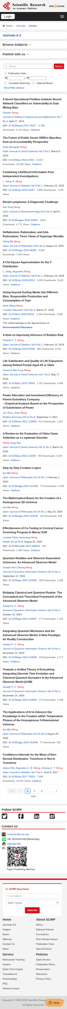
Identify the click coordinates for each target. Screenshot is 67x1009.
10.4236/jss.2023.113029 (22, 455)
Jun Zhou (8, 412)
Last (33, 796)
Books (6, 934)
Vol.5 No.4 (46, 211)
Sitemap (7, 939)
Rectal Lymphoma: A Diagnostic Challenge (30, 202)
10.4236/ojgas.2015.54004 (23, 220)
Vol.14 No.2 (40, 511)
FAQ (5, 983)
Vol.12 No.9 (29, 417)
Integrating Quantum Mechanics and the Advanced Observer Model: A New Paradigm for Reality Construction (31, 635)
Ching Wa (11, 241)
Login (8, 16)
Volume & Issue (11, 988)
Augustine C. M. (28, 768)
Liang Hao (12, 442)
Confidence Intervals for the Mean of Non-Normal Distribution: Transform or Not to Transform (30, 758)
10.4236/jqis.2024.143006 (22, 580)
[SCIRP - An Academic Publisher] (24, 5)
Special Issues (44, 948)
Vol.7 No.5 (44, 374)
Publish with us (15, 54)
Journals (20, 25)
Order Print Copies (13, 969)
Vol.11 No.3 (45, 447)
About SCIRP (45, 919)
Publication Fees (45, 944)
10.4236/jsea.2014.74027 (22, 125)
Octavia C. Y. (13, 340)
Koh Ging (11, 207)
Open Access (43, 959)
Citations (35, 129)
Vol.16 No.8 (16, 541)
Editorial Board (45, 83)
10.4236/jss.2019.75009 (21, 383)
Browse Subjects (16, 44)
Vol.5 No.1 (36, 185)
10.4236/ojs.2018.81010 (21, 280)
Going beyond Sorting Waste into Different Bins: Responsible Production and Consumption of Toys (30, 296)
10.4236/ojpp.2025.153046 (23, 742)
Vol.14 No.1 (40, 477)
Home (9, 25)
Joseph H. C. (13, 606)
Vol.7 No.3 (36, 772)
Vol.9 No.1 (36, 344)
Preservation (43, 969)
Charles (10, 112)
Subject (7, 929)
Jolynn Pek (9, 768)
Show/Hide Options (14, 87)
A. (17, 181)
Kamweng (28, 537)
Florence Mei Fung (16, 370)
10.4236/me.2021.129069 (22, 421)
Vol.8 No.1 (36, 275)
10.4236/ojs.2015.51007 (21, 190)
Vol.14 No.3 (53, 571)
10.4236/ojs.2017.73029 (21, 776)
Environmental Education (17, 327)
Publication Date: (17, 73)
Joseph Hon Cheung (17, 567)
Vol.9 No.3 (29, 310)
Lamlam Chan (10, 537)
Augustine (21, 271)
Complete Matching (19, 83)
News (6, 948)
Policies (42, 954)
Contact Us (9, 944)
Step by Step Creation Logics (22, 467)
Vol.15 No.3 (40, 733)
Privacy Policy (43, 978)
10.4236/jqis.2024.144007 (22, 618)
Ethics (39, 924)
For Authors (42, 934)
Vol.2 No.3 (44, 151)
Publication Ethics (45, 964)
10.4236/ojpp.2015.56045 (22, 250)
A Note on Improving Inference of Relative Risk (33, 335)
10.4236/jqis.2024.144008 (22, 657)
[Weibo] (52, 816)
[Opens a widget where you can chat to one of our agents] (54, 1003)
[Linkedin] (36, 816)
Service (8, 954)
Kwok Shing (13, 305)
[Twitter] (4, 816)
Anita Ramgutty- (15, 147)
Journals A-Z (9, 924)
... (49, 791)
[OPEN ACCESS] (56, 5)
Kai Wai (10, 473)
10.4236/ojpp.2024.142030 (23, 516)
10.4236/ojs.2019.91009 (21, 348)
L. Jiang (7, 181)
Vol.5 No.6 (39, 245)
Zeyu (20, 412)
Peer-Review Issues (47, 939)
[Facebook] (21, 816)
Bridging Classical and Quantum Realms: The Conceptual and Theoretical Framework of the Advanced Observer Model (32, 596)
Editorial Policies (45, 929)
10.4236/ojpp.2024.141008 (23, 486)
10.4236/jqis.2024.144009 (22, 699)
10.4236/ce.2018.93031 (21, 314)
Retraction (41, 974)
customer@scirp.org (18, 834)
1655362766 (14, 843)
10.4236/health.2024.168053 (24, 546)
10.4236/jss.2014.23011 (21, 159)
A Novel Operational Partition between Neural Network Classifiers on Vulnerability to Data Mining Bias (32, 103)
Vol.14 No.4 (53, 610)
